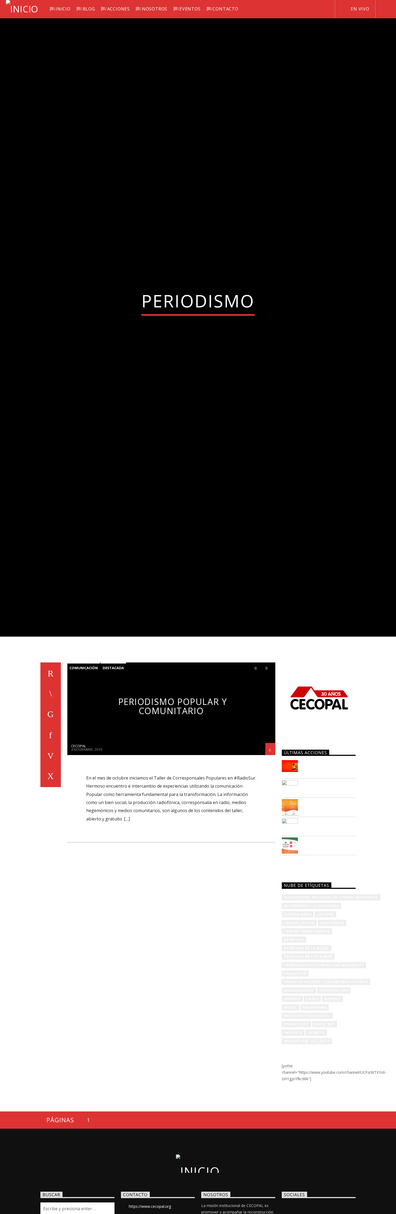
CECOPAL (78, 797)
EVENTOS (190, 9)
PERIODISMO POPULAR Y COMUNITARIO (172, 758)
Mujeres (332, 1050)
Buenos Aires (297, 966)
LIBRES (312, 1050)
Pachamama (315, 1059)
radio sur (324, 1075)
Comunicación (84, 719)
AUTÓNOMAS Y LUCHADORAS (311, 957)
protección (296, 1075)
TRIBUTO (316, 1084)
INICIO (63, 9)
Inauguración (299, 1042)
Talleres (293, 1084)
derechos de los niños (308, 1008)
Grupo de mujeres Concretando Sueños (326, 1033)
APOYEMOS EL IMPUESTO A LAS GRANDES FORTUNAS (327, 819)
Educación (295, 1025)
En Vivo (359, 9)
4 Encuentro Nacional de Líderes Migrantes (331, 949)
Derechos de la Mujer (306, 1000)
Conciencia (332, 974)
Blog (89, 9)
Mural (290, 1059)
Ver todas (298, 916)
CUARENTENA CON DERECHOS (324, 837)
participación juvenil (307, 1067)
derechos (294, 991)
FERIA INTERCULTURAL (329, 872)
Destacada (113, 719)
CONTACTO (225, 9)
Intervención (333, 1042)
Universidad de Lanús (307, 1092)
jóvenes (292, 1050)
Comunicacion (299, 974)
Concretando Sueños (307, 983)
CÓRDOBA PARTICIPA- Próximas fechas (327, 894)
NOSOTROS (154, 9)
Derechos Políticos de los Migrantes (324, 1017)
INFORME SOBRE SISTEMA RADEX (321, 856)
